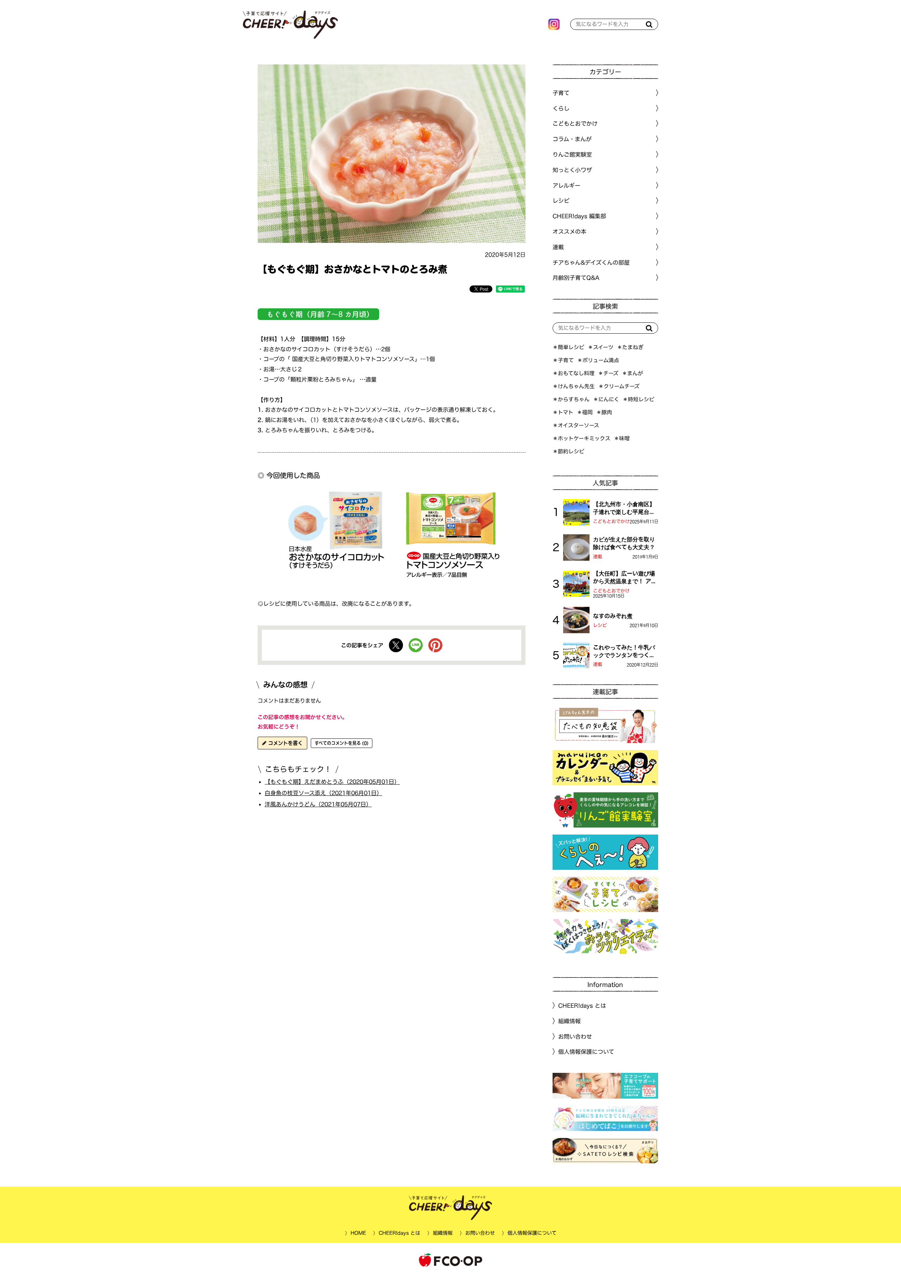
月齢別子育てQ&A (576, 278)
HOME (358, 1233)
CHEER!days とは (582, 1005)
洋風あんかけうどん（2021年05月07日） (318, 804)
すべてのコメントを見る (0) (341, 743)
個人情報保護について (586, 1052)
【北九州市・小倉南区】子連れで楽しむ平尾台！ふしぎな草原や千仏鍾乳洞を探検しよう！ (624, 508)
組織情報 (569, 1021)
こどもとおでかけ (611, 521)
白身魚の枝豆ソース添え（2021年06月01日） (323, 793)
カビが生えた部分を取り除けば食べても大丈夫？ (624, 543)
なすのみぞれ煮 (612, 616)
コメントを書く (284, 743)
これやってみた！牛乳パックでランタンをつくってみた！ (624, 651)
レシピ (600, 625)
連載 (558, 247)
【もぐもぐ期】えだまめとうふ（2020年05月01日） (332, 782)
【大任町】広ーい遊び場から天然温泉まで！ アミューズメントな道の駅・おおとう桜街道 (625, 578)
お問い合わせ (575, 1036)
